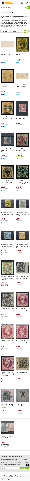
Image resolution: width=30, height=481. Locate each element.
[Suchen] (28, 7)
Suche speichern (24, 34)
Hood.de (9, 2)
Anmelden (24, 468)
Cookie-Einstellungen (21, 476)
